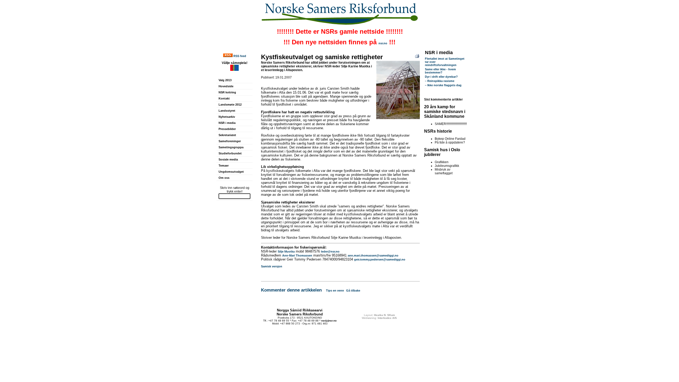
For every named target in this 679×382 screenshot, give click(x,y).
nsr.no (382, 43)
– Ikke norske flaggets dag (443, 85)
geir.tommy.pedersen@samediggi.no (379, 259)
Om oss (224, 177)
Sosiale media (228, 159)
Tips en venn (335, 290)
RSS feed (239, 56)
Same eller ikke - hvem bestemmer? (440, 71)
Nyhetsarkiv (227, 116)
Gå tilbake (353, 290)
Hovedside (226, 86)
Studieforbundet (230, 153)
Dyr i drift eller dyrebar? (441, 76)
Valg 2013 (225, 80)
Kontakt (224, 98)
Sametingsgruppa (231, 147)
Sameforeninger (230, 141)
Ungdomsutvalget (231, 171)
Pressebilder (227, 129)
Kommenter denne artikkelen (291, 290)
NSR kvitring (227, 92)
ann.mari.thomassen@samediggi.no (373, 255)
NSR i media (227, 122)
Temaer (224, 165)
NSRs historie (438, 131)
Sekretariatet (227, 135)
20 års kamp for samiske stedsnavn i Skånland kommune (444, 112)
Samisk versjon (271, 266)
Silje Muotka (286, 251)
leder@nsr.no (330, 251)
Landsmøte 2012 (230, 104)
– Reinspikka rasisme (439, 81)
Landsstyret (227, 110)
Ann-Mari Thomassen (297, 255)
